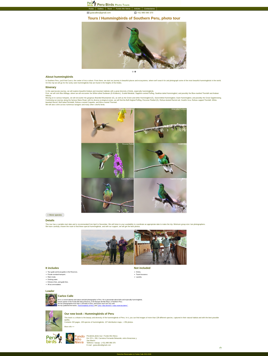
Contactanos (149, 9)
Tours (109, 9)
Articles (137, 9)
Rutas (91, 9)
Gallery (101, 9)
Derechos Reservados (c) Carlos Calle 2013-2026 (134, 354)
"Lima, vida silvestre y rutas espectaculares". (112, 305)
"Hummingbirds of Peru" (86, 305)
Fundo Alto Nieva (123, 9)
